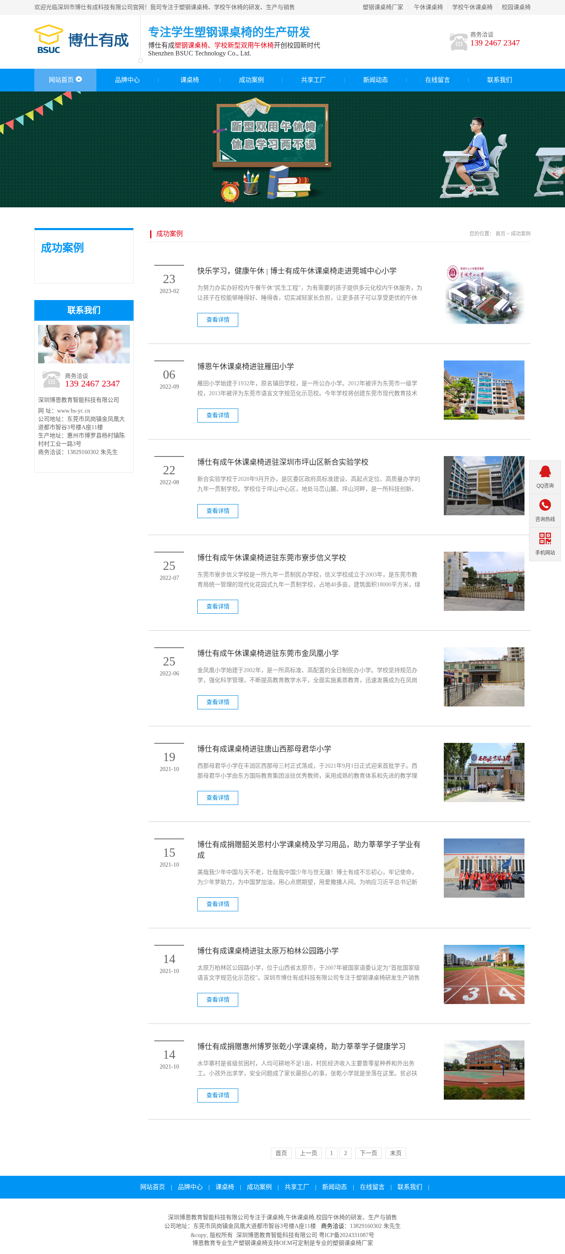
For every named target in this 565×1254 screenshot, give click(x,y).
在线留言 (437, 80)
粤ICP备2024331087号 (346, 1235)
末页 (396, 1153)
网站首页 (61, 80)
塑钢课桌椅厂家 (383, 7)
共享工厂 (313, 80)
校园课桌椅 (516, 7)
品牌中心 (127, 80)
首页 (500, 234)
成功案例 (251, 80)
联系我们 (499, 80)
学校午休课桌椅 (472, 7)
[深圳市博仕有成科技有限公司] (86, 49)
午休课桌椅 (428, 7)
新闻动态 (375, 80)
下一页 (368, 1153)
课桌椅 (189, 80)
